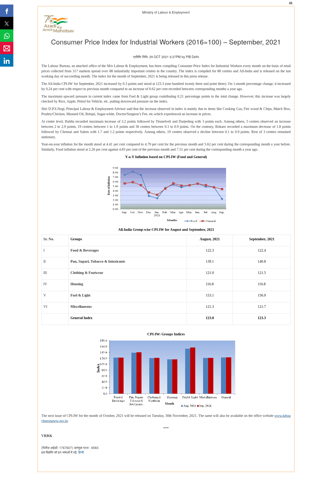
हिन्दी (81, 452)
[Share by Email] (6, 48)
